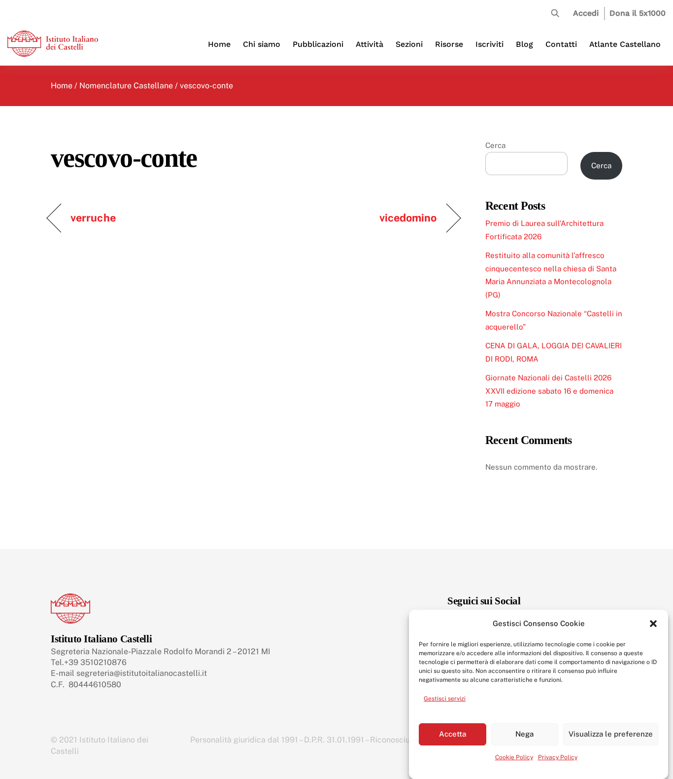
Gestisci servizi (445, 698)
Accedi (586, 13)
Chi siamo (261, 44)
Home (219, 44)
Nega (524, 734)
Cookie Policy (514, 757)
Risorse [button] (449, 44)
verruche (93, 217)
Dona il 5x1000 (637, 13)
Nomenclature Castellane (126, 85)
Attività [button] (369, 44)
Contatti (561, 44)
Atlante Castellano (625, 44)
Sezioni (409, 44)
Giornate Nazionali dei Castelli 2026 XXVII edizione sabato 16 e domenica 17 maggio (549, 390)
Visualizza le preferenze (611, 734)
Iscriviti (489, 44)
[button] (653, 624)
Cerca (495, 145)
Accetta (452, 734)
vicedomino (408, 217)
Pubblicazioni (318, 44)
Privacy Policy (557, 757)
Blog (524, 44)
